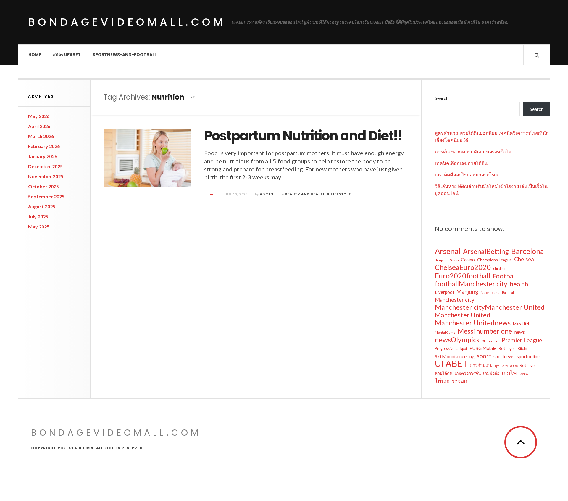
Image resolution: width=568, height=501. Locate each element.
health (519, 284)
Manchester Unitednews (473, 322)
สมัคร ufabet (67, 55)
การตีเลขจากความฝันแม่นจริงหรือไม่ (473, 151)
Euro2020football (462, 275)
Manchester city (454, 299)
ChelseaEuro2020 (463, 267)
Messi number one (485, 331)
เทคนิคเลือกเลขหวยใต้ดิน (461, 163)
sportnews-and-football (124, 55)
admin (266, 194)
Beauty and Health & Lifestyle (318, 194)
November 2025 (45, 176)
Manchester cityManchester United (490, 307)
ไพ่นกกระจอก (451, 380)
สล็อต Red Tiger (523, 365)
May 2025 (38, 226)
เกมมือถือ (491, 373)
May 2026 (38, 116)
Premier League (522, 340)
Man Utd (521, 323)
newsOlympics (457, 339)
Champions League (494, 259)
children (499, 268)
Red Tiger (507, 348)
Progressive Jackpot (451, 348)
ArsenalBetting (486, 251)
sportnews (503, 356)
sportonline (528, 356)
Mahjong (467, 291)
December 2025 (45, 166)
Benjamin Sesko (447, 260)
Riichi (522, 348)
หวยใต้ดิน (443, 373)
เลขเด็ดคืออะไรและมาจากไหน (466, 174)
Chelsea (524, 259)
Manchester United (462, 315)
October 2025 (43, 186)
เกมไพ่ (509, 372)
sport (484, 355)
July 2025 (38, 216)
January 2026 (42, 156)
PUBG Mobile (482, 348)
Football (505, 276)
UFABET (451, 363)
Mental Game (445, 332)
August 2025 (41, 206)
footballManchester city (471, 283)
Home (34, 55)
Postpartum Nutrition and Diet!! (303, 136)
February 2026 (44, 146)
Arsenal (448, 250)
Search (441, 98)
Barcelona (527, 251)
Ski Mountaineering (455, 356)
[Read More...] (211, 194)
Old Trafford (490, 341)
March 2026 (41, 136)
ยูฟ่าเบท (501, 365)
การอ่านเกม (481, 365)
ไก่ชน (523, 373)
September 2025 (46, 196)
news (519, 332)
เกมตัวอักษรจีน (468, 373)
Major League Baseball (498, 292)
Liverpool (444, 292)
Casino (468, 259)
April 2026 (39, 126)
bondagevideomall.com (127, 22)
